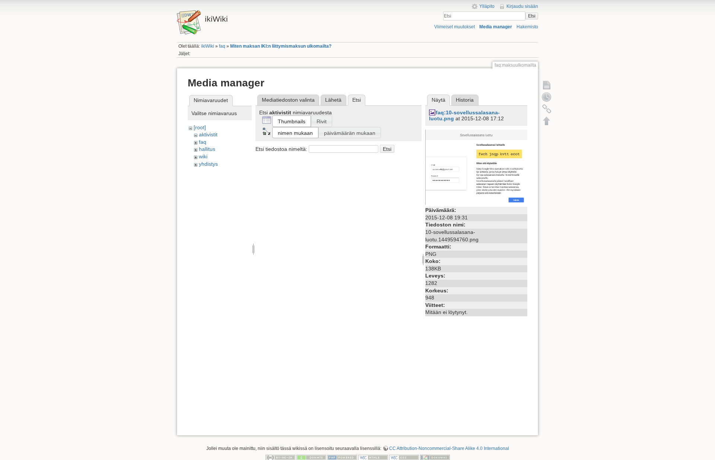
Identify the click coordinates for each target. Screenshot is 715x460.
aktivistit (208, 134)
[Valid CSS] (404, 457)
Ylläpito (487, 6)
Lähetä (333, 100)
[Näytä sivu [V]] (547, 85)
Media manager (495, 26)
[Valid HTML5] (373, 457)
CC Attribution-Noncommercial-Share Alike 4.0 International (449, 448)
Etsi (532, 16)
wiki (203, 156)
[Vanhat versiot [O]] (547, 97)
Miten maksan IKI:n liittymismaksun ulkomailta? (280, 46)
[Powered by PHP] (342, 457)
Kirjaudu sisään (522, 6)
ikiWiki (207, 46)
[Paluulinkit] (547, 109)
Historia (465, 100)
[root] (200, 127)
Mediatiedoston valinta (288, 100)
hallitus (207, 149)
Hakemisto (527, 26)
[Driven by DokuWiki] (435, 457)
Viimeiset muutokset (454, 26)
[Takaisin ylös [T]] (547, 121)
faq (222, 46)
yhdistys (208, 164)
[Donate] (311, 457)
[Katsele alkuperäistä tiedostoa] (476, 167)
